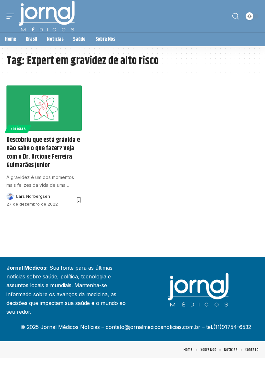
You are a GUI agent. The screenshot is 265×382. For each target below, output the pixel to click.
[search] (235, 16)
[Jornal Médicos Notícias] (47, 16)
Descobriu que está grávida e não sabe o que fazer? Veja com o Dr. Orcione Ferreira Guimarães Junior (43, 152)
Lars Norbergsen (33, 196)
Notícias (18, 128)
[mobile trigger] (11, 16)
